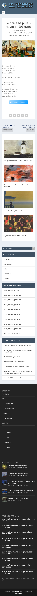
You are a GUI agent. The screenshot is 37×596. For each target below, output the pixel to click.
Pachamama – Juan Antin (12, 357)
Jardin (20, 35)
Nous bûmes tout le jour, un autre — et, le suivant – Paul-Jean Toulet (18, 372)
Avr (15, 519)
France (15, 35)
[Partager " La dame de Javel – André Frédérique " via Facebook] (11, 116)
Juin (21, 519)
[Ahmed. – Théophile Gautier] (18, 199)
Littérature (15, 31)
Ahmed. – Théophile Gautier (14, 211)
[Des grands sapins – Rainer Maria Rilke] (18, 149)
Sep (31, 525)
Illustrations (9, 404)
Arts (5, 269)
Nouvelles (8, 442)
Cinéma (6, 278)
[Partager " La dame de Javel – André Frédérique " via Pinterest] (22, 116)
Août (28, 519)
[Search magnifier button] (33, 248)
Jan (7, 519)
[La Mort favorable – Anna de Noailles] (4, 491)
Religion (26, 35)
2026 (5, 290)
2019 (5, 324)
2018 (5, 329)
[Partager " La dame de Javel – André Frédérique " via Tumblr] (19, 116)
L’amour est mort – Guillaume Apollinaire (18, 345)
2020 (5, 319)
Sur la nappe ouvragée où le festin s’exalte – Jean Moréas (18, 351)
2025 (5, 295)
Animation (8, 418)
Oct (3, 527)
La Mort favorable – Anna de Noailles (20, 490)
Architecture (8, 264)
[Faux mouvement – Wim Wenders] (4, 499)
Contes (7, 437)
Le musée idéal (9, 259)
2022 (5, 309)
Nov (6, 527)
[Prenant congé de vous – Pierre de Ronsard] (18, 173)
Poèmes (22, 31)
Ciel (30, 33)
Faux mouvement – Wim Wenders (19, 498)
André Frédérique (23, 33)
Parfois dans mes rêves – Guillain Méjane (16, 236)
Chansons (8, 433)
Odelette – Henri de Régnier (17, 466)
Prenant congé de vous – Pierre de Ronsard (16, 186)
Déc (9, 527)
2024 (5, 300)
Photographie (9, 408)
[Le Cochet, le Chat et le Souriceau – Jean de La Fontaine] (4, 482)
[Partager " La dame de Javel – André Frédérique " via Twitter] (15, 116)
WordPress (18, 593)
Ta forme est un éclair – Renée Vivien (16, 366)
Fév (9, 519)
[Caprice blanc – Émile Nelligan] (4, 474)
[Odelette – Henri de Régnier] (4, 466)
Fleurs (10, 35)
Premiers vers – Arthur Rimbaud (14, 361)
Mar (12, 519)
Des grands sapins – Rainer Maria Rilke (18, 161)
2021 (5, 314)
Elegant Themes (17, 591)
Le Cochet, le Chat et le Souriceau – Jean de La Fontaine (21, 482)
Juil (24, 519)
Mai (18, 519)
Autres (7, 428)
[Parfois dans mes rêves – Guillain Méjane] (18, 223)
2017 (5, 334)
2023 (5, 305)
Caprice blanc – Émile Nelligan (18, 473)
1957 (14, 33)
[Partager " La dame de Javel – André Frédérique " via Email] (26, 116)
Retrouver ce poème (18, 102)
